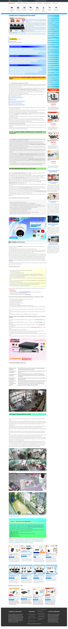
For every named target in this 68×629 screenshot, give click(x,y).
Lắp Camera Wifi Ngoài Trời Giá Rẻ (53, 57)
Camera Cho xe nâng (51, 35)
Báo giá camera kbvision (34, 53)
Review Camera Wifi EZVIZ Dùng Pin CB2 (53, 202)
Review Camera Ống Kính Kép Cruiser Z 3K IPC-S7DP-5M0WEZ (53, 224)
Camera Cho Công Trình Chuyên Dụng (52, 47)
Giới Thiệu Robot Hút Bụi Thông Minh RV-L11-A (32, 538)
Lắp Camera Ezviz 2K (34, 60)
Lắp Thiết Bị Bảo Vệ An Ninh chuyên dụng (35, 69)
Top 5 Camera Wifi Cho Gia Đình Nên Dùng (16, 49)
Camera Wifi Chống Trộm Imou (52, 63)
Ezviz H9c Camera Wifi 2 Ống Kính (18, 538)
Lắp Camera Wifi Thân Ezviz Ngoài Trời (24, 60)
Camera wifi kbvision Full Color (25, 62)
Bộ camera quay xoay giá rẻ (26, 554)
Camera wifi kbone (41, 614)
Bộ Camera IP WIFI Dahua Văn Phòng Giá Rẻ (38, 575)
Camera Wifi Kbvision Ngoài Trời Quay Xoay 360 (52, 75)
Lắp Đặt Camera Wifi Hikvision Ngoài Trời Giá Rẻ (17, 58)
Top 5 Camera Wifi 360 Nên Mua (15, 53)
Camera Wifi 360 (31, 616)
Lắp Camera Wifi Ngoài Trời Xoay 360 (53, 52)
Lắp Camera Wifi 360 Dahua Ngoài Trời (53, 87)
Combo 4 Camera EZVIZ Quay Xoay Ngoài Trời (26, 575)
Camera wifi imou (41, 613)
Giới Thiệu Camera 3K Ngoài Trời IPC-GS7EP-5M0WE (23, 539)
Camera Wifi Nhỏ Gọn (32, 614)
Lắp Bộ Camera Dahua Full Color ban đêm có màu (17, 73)
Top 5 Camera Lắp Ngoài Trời (30, 51)
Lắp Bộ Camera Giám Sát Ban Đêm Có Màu (23, 71)
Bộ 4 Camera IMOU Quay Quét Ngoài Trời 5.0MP (14, 575)
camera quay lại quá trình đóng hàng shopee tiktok (17, 51)
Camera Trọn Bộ (32, 3)
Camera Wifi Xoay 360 (51, 72)
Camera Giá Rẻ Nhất (51, 40)
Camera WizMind (50, 22)
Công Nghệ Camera (47, 3)
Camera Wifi (19, 3)
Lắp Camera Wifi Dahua (51, 20)
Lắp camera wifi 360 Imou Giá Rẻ (15, 62)
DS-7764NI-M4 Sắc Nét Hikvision (26, 596)
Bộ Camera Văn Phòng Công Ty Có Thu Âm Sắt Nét (53, 140)
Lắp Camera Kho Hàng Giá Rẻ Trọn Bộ (27, 542)
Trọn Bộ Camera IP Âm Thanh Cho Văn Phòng (21, 541)
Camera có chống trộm (51, 44)
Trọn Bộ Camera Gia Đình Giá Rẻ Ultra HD (53, 122)
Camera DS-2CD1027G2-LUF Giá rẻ (14, 597)
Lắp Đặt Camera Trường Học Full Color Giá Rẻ (22, 15)
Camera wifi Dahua (41, 616)
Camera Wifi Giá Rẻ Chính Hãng (52, 61)
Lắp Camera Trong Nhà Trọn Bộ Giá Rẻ (23, 69)
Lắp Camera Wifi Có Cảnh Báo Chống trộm (38, 58)
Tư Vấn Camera (55, 3)
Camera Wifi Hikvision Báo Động (52, 59)
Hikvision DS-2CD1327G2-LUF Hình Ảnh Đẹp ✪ (38, 597)
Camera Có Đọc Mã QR (51, 33)
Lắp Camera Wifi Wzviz (42, 609)
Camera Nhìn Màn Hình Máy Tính (53, 49)
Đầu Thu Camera (39, 3)
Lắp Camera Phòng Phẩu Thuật (52, 42)
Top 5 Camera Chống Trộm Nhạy (40, 51)
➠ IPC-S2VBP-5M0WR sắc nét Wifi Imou (14, 554)
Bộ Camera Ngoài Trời (13, 69)
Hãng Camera (25, 3)
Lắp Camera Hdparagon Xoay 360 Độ (53, 70)
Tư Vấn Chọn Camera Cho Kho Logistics (52, 38)
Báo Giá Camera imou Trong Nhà (28, 49)
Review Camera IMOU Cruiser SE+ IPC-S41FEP (53, 244)
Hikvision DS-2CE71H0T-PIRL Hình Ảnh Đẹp (51, 555)
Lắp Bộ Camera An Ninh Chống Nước (53, 159)
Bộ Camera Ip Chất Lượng (35, 71)
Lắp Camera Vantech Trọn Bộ (52, 18)
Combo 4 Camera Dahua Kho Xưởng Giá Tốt (51, 575)
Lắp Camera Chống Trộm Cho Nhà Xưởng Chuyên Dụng (53, 102)
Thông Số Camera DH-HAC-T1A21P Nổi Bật (53, 183)
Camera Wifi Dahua (50, 67)
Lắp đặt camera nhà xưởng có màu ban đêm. (36, 541)
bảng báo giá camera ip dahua (25, 53)
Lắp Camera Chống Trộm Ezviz (52, 65)
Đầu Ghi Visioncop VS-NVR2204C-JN (37, 554)
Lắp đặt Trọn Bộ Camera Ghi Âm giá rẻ (53, 16)
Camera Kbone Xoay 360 (13, 60)
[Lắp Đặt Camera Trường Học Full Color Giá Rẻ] (27, 481)
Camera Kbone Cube (28, 58)
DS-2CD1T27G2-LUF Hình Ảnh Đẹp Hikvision (50, 597)
